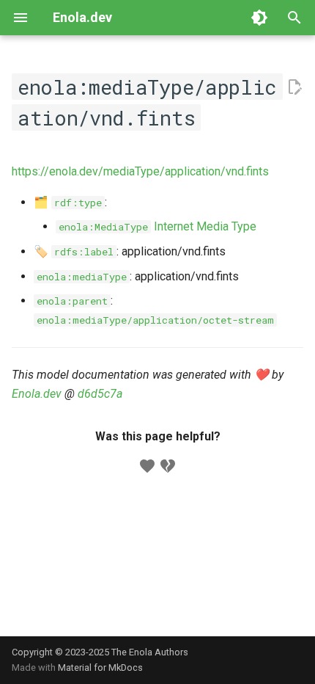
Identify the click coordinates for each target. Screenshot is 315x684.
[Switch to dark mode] (259, 17)
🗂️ (68, 202)
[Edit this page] (294, 87)
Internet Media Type (157, 226)
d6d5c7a (100, 394)
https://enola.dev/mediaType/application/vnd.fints (140, 171)
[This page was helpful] (147, 466)
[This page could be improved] (168, 466)
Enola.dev (37, 394)
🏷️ (74, 251)
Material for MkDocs (100, 667)
